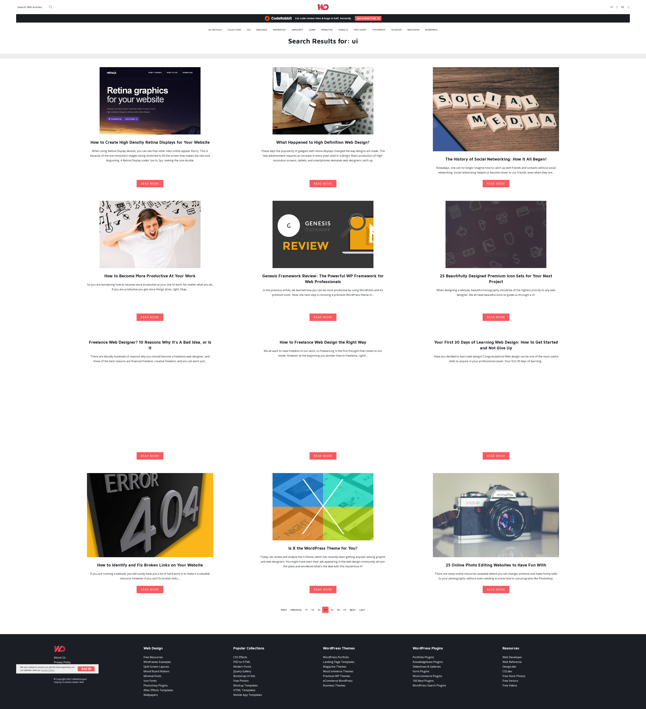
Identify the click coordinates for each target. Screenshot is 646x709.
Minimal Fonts (152, 676)
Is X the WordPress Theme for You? (322, 548)
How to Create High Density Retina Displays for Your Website (150, 142)
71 (306, 609)
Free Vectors (510, 681)
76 (338, 609)
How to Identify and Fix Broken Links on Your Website (150, 565)
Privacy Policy (62, 662)
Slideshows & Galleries (427, 666)
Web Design (413, 30)
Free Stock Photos (514, 676)
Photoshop (360, 30)
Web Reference (512, 662)
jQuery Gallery (242, 671)
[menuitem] (215, 30)
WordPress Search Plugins (429, 685)
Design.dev (509, 666)
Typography (379, 30)
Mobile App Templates (247, 695)
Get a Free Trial (366, 18)
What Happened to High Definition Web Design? (323, 142)
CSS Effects (240, 657)
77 (344, 609)
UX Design (396, 30)
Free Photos (241, 681)
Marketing (327, 30)
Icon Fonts (150, 681)
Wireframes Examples (157, 662)
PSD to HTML (241, 662)
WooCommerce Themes (338, 671)
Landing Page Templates (338, 662)
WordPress (431, 30)
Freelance (261, 30)
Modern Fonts (242, 666)
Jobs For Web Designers (69, 667)
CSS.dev (507, 671)
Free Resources (153, 657)
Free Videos (510, 685)
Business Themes (334, 685)
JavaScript (297, 30)
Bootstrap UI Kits (244, 676)
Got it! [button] (86, 669)
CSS (248, 30)
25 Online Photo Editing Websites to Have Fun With (496, 565)
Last (362, 609)
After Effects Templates (158, 690)
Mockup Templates (245, 685)
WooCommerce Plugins (427, 676)
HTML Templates (244, 690)
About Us (60, 657)
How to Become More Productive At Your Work (150, 275)
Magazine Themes (334, 666)
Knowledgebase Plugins (428, 662)
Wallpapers (150, 695)
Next (353, 609)
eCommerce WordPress (338, 681)
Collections (234, 30)
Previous (296, 609)
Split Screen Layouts (156, 666)
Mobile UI (343, 30)
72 (312, 609)
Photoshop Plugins (155, 685)
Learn (312, 30)
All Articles (215, 30)
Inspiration (279, 30)
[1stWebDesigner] (323, 7)
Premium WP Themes (336, 676)
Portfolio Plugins (423, 657)
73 (319, 609)
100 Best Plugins (423, 681)
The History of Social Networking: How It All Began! (496, 159)
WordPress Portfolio (336, 657)
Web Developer (512, 657)
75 (331, 609)
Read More (150, 183)
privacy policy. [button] (48, 670)
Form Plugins (421, 671)
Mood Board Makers (156, 671)
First (284, 609)
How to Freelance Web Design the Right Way (323, 342)
